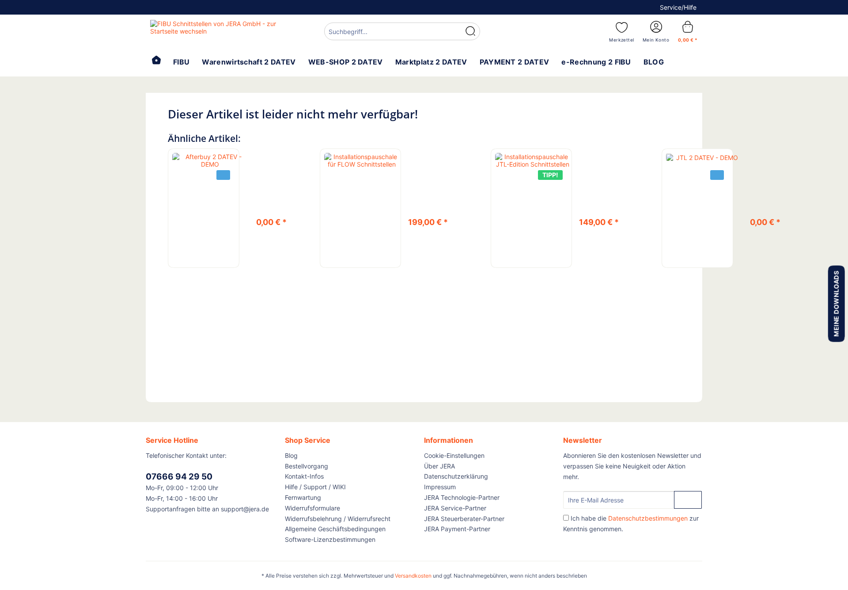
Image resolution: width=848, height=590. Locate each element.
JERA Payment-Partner (457, 529)
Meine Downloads (836, 303)
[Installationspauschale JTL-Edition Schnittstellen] (532, 160)
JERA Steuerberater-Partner (464, 518)
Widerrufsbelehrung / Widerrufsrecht (337, 518)
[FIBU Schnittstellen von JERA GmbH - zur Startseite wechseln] (217, 31)
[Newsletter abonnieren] (688, 500)
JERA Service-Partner (455, 508)
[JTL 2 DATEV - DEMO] (703, 157)
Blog (291, 455)
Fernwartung (303, 497)
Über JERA (439, 466)
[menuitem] (402, 32)
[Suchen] (470, 31)
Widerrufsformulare (312, 508)
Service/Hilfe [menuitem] (678, 7)
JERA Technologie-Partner (462, 497)
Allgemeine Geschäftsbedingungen (335, 529)
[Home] (156, 61)
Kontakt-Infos (304, 476)
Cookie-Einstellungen (454, 455)
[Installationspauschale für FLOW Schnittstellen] (361, 160)
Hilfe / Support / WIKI (315, 487)
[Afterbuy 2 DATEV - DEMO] (209, 160)
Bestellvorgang (306, 466)
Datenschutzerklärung (456, 476)
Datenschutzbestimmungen (648, 518)
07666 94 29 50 (179, 477)
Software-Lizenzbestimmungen (330, 539)
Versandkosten (413, 575)
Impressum (440, 487)
